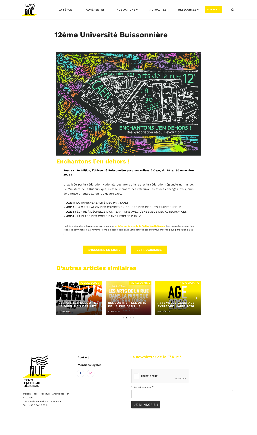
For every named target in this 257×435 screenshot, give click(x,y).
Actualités (158, 9)
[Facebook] (80, 373)
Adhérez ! (213, 9)
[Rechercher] (232, 9)
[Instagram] (90, 373)
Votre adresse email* (143, 387)
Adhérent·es (95, 9)
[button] (73, 9)
